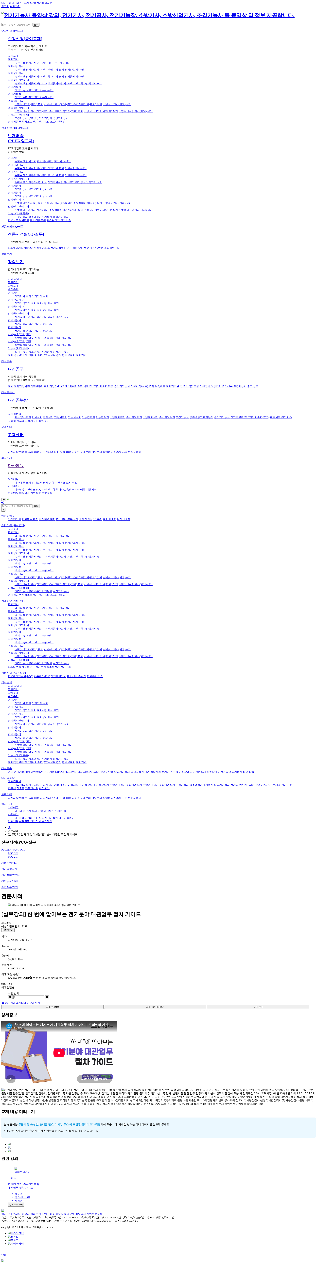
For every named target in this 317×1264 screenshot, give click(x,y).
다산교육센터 (66, 489)
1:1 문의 (97, 519)
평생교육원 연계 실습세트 (146, 771)
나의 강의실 (15, 278)
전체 (10, 386)
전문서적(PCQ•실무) (26, 234)
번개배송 (14, 127)
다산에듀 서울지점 (86, 489)
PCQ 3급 (13, 853)
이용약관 (24, 493)
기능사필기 (60, 417)
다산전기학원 (50, 489)
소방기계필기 (134, 417)
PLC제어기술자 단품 (101, 386)
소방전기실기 (150, 417)
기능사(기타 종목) (18, 114)
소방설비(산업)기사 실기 (58, 337)
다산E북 (6, 2)
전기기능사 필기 (24, 90)
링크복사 (9, 930)
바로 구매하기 (31, 1003)
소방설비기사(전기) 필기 (29, 104)
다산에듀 (16, 465)
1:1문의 (38, 451)
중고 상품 (252, 386)
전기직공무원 (16, 121)
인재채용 (13, 493)
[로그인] (2, 502)
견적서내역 (123, 519)
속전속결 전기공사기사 (28, 76)
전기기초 (43, 121)
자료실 (12, 420)
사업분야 (13, 486)
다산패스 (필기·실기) (24, 2)
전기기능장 (14, 93)
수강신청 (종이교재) (13, 525)
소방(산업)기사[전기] (20, 334)
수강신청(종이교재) (25, 38)
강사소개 (13, 285)
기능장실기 (102, 417)
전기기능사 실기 (43, 90)
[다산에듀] (148, 15)
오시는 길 (71, 482)
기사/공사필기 (23, 417)
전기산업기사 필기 (53, 69)
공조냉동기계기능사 (40, 118)
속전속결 (13, 289)
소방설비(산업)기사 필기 (29, 337)
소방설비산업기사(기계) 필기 (66, 111)
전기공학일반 (58, 247)
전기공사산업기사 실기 (88, 83)
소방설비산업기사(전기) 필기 (32, 111)
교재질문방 (14, 413)
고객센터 (6, 426)
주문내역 (72, 519)
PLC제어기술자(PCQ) (20, 247)
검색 (36, 24)
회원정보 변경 (30, 519)
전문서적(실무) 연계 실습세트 (148, 386)
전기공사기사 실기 (76, 76)
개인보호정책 (94, 1214)
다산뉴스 (60, 482)
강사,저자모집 (32, 1214)
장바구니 (61, 519)
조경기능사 (21, 118)
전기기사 (13, 59)
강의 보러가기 (16, 1204)
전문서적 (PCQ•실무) (13, 672)
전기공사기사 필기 (53, 76)
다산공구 (6, 361)
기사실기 (37, 417)
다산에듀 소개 (23, 482)
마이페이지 (8, 515)
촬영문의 (108, 451)
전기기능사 (14, 87)
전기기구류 (172, 386)
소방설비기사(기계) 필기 (58, 104)
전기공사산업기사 (18, 80)
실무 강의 (55, 355)
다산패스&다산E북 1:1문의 (58, 451)
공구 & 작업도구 (189, 386)
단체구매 (47, 1214)
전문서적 (12, 226)
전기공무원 (237, 417)
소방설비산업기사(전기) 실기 (101, 111)
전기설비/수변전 (76, 247)
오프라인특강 (57, 121)
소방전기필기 (117, 417)
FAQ (30, 451)
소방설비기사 (16, 100)
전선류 (229, 386)
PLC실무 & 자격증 (18, 220)
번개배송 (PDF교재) (12, 600)
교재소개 (13, 55)
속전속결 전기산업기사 (28, 69)
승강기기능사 (61, 118)
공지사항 (13, 451)
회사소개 (6, 457)
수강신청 (12, 30)
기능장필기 (88, 417)
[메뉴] (3, 499)
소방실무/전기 (112, 247)
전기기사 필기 (45, 62)
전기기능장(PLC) (54, 386)
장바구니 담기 (12, 1003)
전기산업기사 (16, 66)
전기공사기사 (16, 73)
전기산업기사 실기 (76, 69)
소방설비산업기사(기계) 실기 (136, 111)
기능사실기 (74, 417)
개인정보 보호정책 (41, 493)
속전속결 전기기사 (25, 62)
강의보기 (6, 254)
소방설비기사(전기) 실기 (87, 104)
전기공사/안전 (95, 247)
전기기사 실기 (62, 62)
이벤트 (23, 451)
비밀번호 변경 (47, 519)
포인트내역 (109, 519)
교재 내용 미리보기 (155, 1007)
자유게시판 (31, 420)
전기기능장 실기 (43, 97)
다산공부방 (8, 392)
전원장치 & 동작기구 (212, 386)
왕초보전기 (31, 121)
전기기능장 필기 (24, 97)
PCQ (38, 489)
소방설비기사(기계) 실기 (117, 104)
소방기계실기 (167, 417)
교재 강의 (258, 1007)
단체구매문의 (83, 451)
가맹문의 (96, 451)
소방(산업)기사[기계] (20, 341)
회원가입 (15, 6)
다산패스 (30, 489)
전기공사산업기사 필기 (61, 83)
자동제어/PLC (42, 247)
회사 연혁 (48, 482)
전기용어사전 (44, 2)
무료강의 (13, 282)
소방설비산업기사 (18, 107)
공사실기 (48, 417)
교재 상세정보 (52, 1007)
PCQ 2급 (13, 856)
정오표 (20, 420)
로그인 (5, 6)
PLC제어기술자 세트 (77, 386)
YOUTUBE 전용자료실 (127, 451)
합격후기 (44, 420)
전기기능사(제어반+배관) (28, 386)
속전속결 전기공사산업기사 (31, 83)
